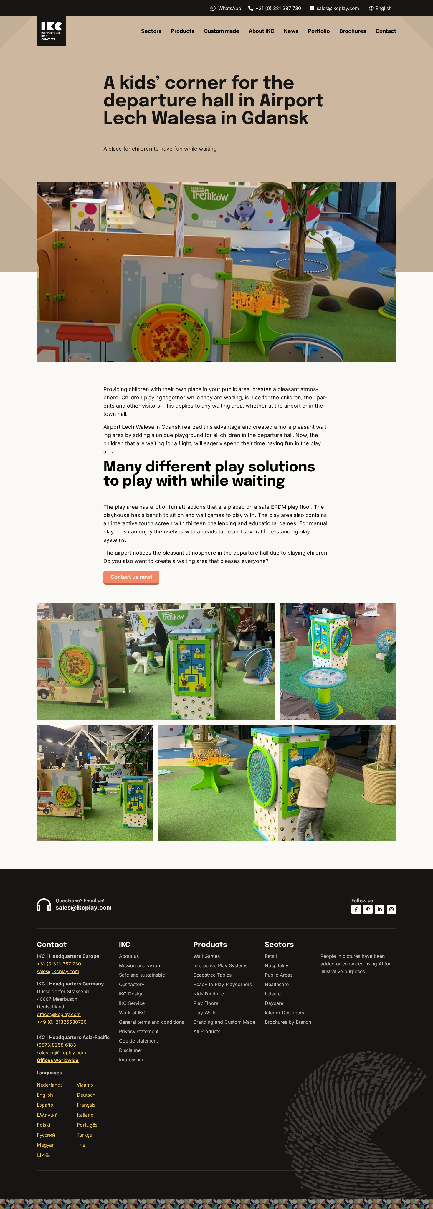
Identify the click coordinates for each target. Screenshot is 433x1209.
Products (182, 31)
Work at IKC (132, 1012)
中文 (81, 1145)
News (291, 31)
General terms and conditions (151, 1022)
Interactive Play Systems (220, 965)
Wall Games (207, 956)
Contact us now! (131, 577)
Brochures (352, 31)
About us (129, 956)
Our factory (131, 984)
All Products (207, 1031)
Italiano (85, 1115)
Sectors (151, 31)
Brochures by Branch (288, 1022)
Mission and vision (139, 965)
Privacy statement (138, 1031)
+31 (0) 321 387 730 (278, 8)
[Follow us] (356, 909)
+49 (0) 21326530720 (62, 1022)
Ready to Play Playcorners (223, 984)
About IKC (261, 31)
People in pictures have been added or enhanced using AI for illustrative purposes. (355, 963)
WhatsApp (229, 8)
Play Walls (205, 1012)
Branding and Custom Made (224, 1022)
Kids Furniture (209, 994)
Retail (271, 956)
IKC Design (131, 994)
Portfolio (319, 31)
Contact (386, 31)
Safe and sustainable (142, 975)
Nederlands (50, 1085)
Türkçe (84, 1135)
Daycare (274, 1003)
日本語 (44, 1155)
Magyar (45, 1145)
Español (45, 1105)
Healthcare (277, 984)
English (45, 1095)
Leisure (273, 994)
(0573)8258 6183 (56, 1045)
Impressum (131, 1060)
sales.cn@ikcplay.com (61, 1052)
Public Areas (278, 975)
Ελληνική (47, 1115)
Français (86, 1105)
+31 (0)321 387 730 (59, 964)
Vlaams (85, 1085)
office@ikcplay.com (59, 1014)
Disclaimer (130, 1050)
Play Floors (206, 1003)
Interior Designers (284, 1012)
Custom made (221, 31)
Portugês (87, 1125)
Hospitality (276, 965)
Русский (46, 1135)
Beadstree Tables (213, 975)
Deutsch (86, 1095)
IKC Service (132, 1003)
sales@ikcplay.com (338, 8)
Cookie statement (138, 1041)
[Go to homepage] (51, 31)
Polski (43, 1125)
